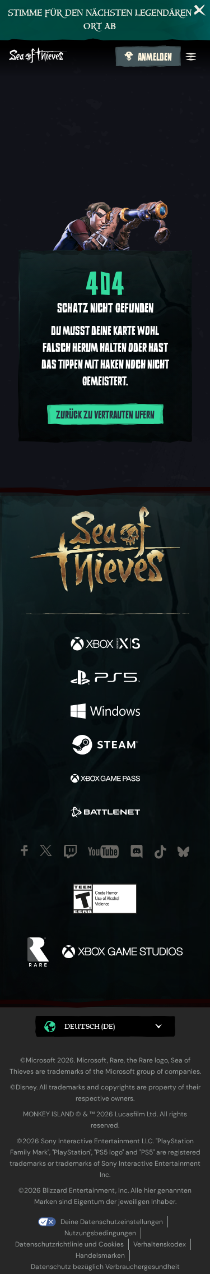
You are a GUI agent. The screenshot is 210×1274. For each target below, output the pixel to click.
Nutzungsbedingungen (100, 1233)
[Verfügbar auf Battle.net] (105, 813)
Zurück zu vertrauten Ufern (105, 415)
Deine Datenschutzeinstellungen (111, 1221)
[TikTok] (160, 852)
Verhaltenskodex (159, 1244)
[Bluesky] (183, 852)
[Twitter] (46, 850)
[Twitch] (70, 851)
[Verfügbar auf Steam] (105, 746)
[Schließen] (200, 10)
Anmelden (155, 57)
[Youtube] (103, 851)
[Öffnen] (191, 56)
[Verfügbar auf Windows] (105, 712)
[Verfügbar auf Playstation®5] (105, 678)
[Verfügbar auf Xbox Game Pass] (105, 779)
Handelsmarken (100, 1255)
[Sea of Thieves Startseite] (60, 56)
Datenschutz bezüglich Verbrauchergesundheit (105, 1266)
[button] (105, 1026)
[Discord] (136, 851)
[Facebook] (24, 850)
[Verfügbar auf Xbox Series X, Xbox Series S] (105, 645)
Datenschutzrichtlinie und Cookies (69, 1244)
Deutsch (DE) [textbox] (89, 1026)
